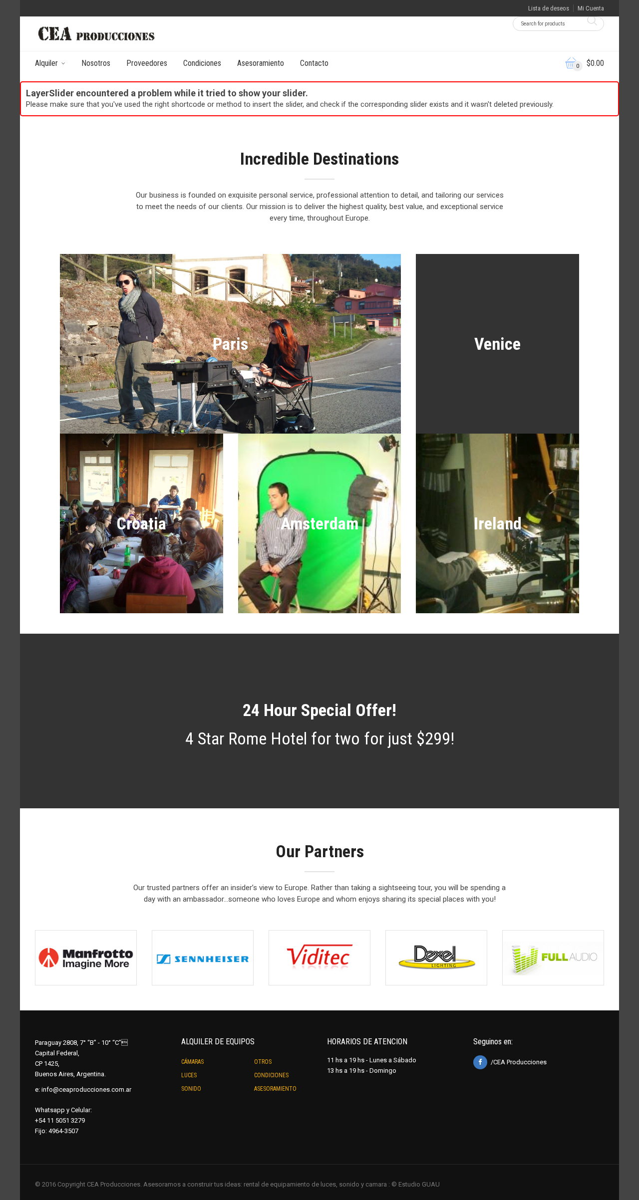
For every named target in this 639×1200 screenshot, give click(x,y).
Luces (189, 1075)
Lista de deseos (548, 8)
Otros (263, 1061)
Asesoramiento (260, 63)
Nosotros (95, 63)
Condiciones (202, 63)
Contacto (314, 63)
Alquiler (46, 63)
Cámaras (192, 1061)
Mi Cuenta (591, 8)
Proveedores (146, 63)
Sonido (191, 1088)
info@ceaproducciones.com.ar (86, 1089)
